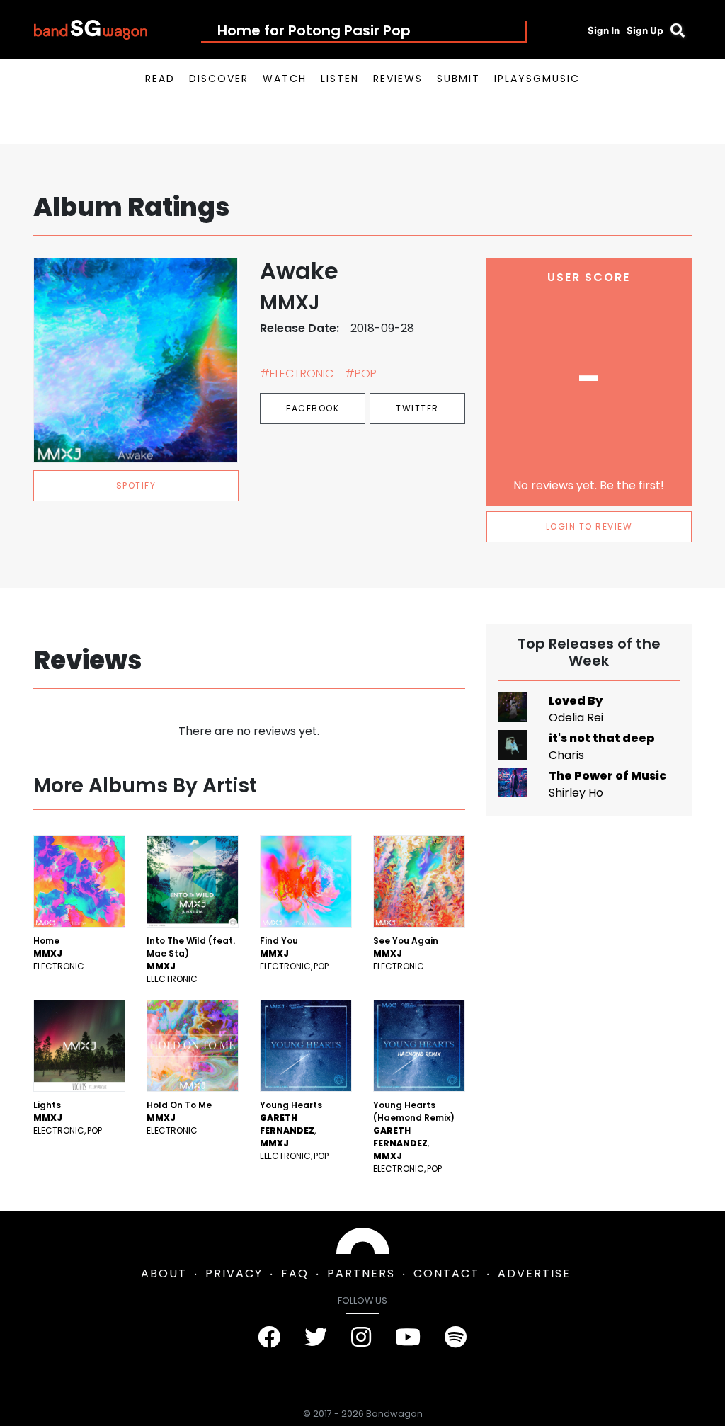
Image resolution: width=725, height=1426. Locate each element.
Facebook (312, 408)
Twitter (417, 408)
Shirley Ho (576, 793)
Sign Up (645, 30)
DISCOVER (219, 79)
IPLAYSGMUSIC (537, 79)
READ (160, 79)
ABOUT (164, 1273)
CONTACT (446, 1273)
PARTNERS (361, 1273)
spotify (136, 485)
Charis (566, 755)
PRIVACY (234, 1273)
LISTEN (340, 79)
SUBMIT (458, 79)
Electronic (58, 966)
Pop (321, 966)
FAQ (295, 1273)
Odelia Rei (576, 717)
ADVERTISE (534, 1273)
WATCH (285, 79)
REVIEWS (398, 79)
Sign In (604, 30)
